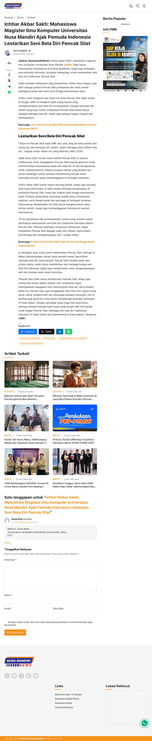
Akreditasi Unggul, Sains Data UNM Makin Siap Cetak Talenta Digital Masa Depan (74, 485)
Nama (8, 595)
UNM (68, 64)
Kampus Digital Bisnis (29, 338)
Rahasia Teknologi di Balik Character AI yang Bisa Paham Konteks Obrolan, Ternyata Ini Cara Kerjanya (75, 397)
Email (8, 608)
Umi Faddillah (20, 51)
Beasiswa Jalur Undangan (68, 694)
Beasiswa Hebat (63, 703)
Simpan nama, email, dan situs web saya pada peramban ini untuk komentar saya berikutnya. (48, 623)
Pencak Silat (49, 338)
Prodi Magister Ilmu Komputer (73, 338)
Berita (8, 435)
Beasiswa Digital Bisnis (67, 698)
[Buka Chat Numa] (144, 723)
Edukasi (8, 392)
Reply (7, 543)
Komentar (10, 559)
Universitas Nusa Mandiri (31, 343)
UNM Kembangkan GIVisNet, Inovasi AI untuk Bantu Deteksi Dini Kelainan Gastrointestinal (26, 485)
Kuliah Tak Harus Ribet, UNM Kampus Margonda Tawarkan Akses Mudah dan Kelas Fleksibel (26, 441)
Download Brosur (64, 707)
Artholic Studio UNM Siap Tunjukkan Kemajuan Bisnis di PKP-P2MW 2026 (73, 441)
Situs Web (58, 608)
